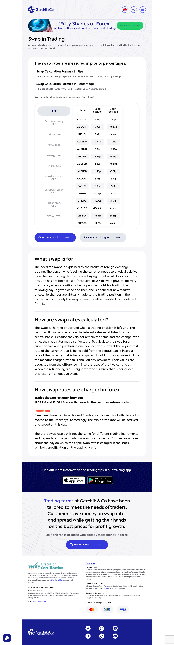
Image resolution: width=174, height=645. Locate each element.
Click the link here (57, 580)
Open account (48, 237)
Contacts (90, 563)
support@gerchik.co (40, 601)
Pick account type (96, 237)
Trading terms (58, 501)
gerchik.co (106, 588)
